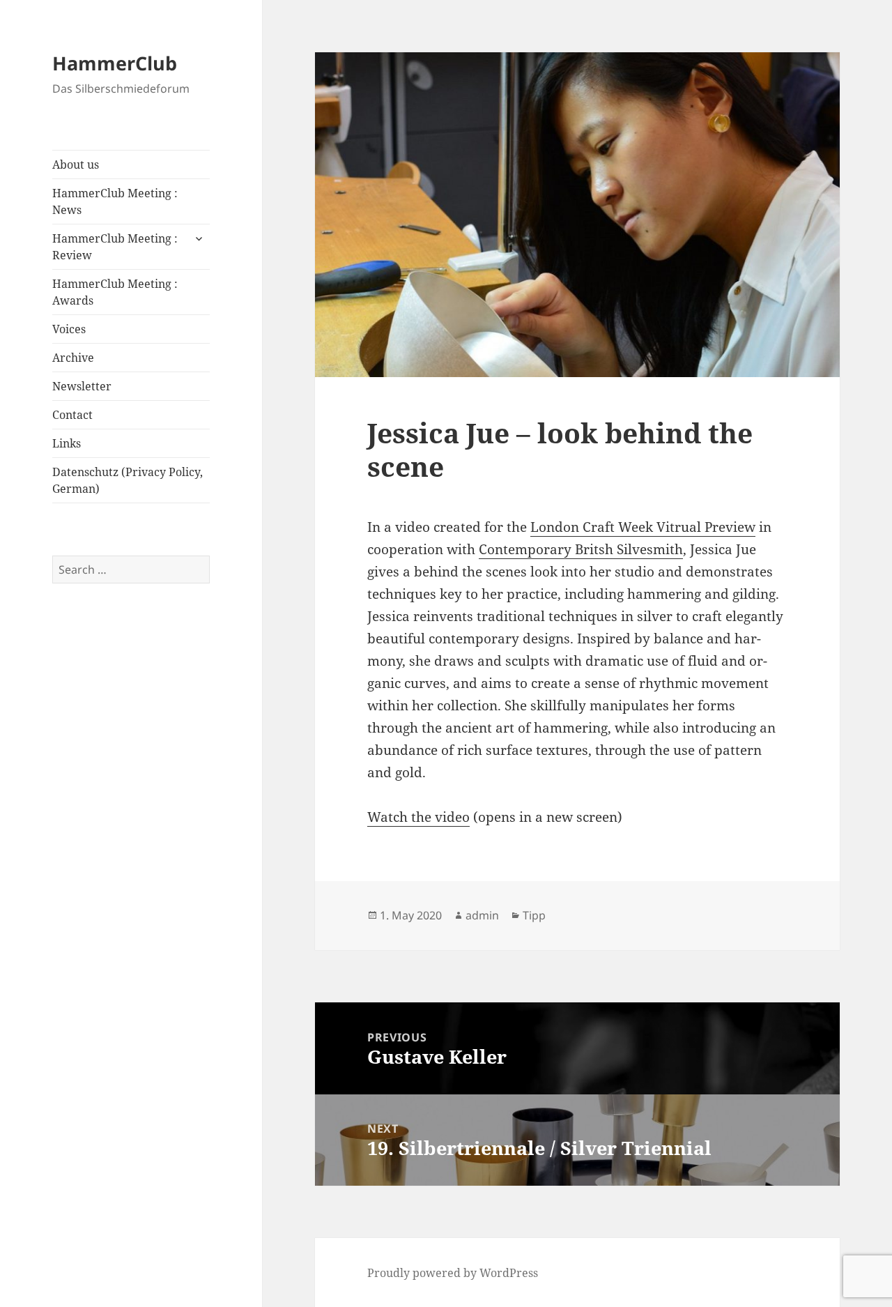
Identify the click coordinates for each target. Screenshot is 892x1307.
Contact (72, 414)
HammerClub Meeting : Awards (115, 292)
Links (66, 443)
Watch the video (418, 817)
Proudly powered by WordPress (452, 1273)
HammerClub (114, 63)
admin (482, 915)
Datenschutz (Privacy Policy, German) (127, 480)
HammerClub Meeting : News (115, 201)
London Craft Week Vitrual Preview (642, 527)
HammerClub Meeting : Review (115, 247)
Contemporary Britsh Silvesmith (581, 549)
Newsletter (82, 386)
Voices (69, 329)
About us (75, 164)
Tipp (534, 915)
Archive (73, 357)
